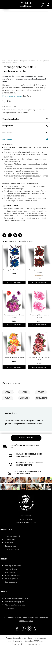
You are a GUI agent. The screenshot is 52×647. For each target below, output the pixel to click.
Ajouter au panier (14, 282)
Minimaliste (41, 398)
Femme (41, 392)
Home (4, 61)
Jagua (7, 392)
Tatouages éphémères (37, 110)
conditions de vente (24, 465)
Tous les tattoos (12, 61)
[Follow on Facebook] (10, 235)
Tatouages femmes (9, 113)
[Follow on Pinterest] (4, 235)
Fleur (7, 398)
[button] (6, 5)
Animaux (24, 398)
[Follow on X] (20, 235)
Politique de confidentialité (16, 638)
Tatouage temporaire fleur (27, 61)
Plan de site (17, 641)
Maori (24, 392)
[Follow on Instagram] (15, 235)
